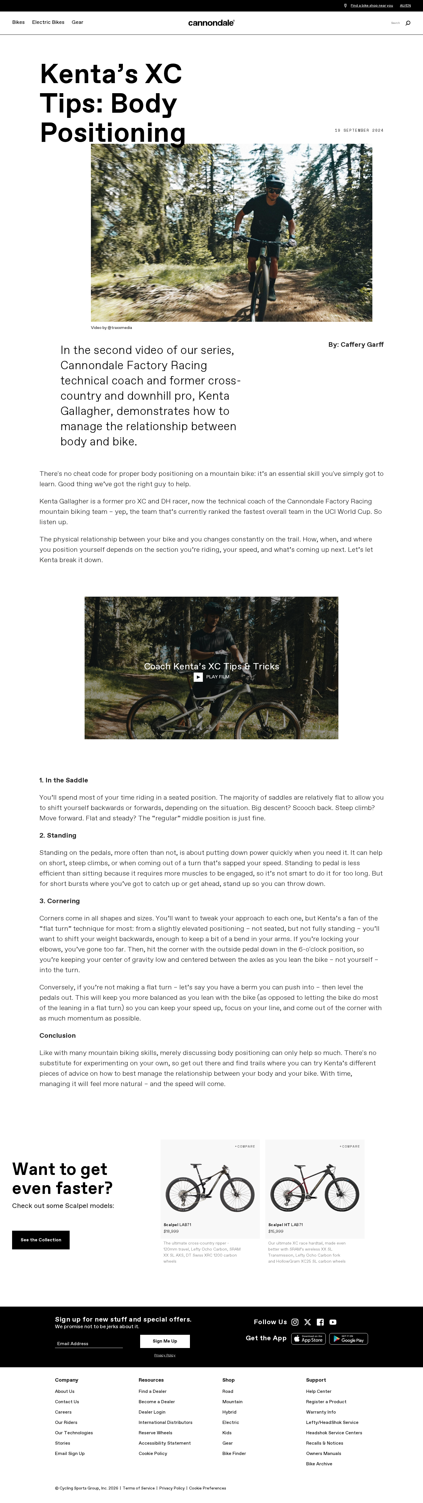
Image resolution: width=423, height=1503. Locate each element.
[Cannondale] (211, 23)
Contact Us (67, 1402)
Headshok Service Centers (334, 1433)
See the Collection (41, 1240)
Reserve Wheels (155, 1433)
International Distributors (166, 1423)
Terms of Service (139, 1488)
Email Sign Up (70, 1454)
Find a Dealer (153, 1392)
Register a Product (326, 1402)
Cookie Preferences (207, 1488)
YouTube (332, 1322)
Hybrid (229, 1412)
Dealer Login (152, 1412)
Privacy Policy (165, 1355)
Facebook (320, 1322)
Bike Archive (319, 1464)
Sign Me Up (165, 1341)
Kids (227, 1433)
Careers (63, 1412)
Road (227, 1392)
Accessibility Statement (165, 1443)
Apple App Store (308, 1339)
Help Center (318, 1392)
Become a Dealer (157, 1402)
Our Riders (66, 1423)
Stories (62, 1443)
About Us (65, 1392)
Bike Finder (234, 1454)
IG (294, 1322)
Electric (230, 1423)
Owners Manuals (323, 1454)
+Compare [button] (245, 1146)
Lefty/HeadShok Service (332, 1423)
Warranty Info (321, 1412)
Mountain (232, 1402)
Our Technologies (74, 1433)
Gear (77, 22)
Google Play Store (348, 1339)
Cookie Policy (153, 1454)
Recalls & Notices (324, 1443)
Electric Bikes (48, 22)
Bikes (18, 22)
